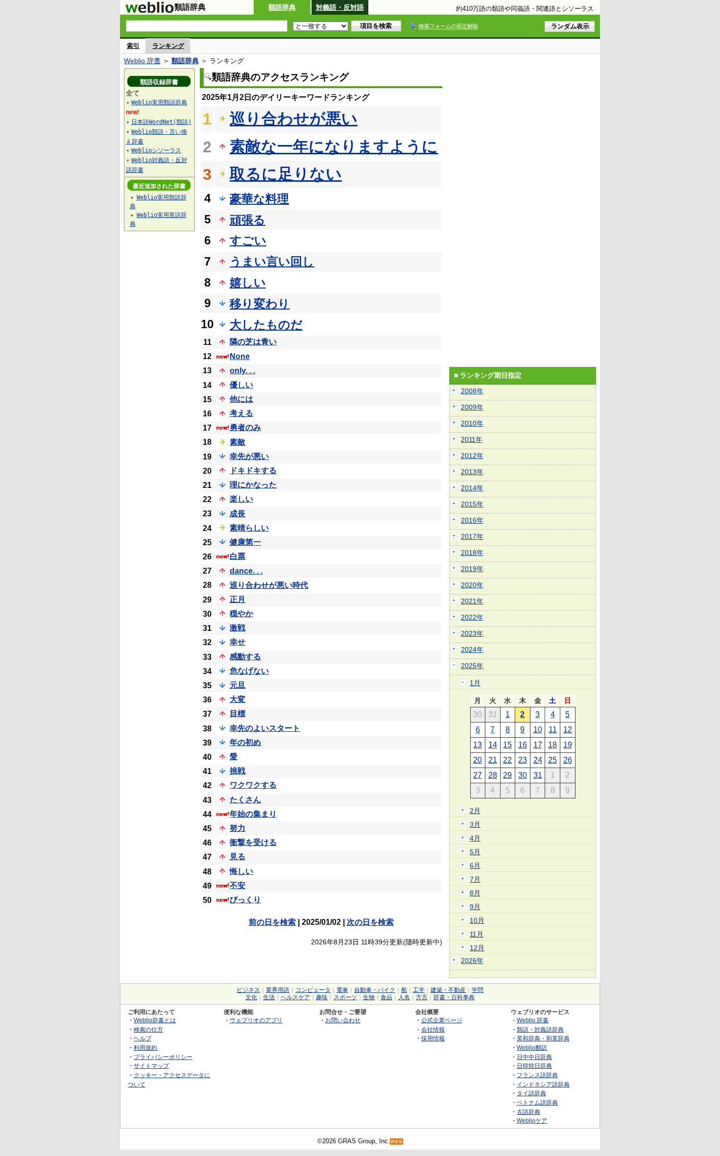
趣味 (322, 997)
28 (492, 775)
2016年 (472, 520)
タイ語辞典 (531, 1093)
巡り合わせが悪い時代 (269, 585)
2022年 (472, 617)
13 (477, 745)
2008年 (472, 391)
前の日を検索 (272, 922)
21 (492, 760)
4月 (475, 838)
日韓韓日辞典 (534, 1065)
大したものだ (266, 324)
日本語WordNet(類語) (161, 122)
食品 (386, 997)
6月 (475, 865)
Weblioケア (532, 1120)
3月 (475, 824)
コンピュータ (313, 990)
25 (552, 760)
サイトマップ (151, 1065)
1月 (475, 683)
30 (522, 775)
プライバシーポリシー (163, 1057)
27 (477, 775)
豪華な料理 (259, 198)
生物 (369, 997)
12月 (477, 948)
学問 (477, 990)
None (240, 356)
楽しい (241, 499)
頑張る (247, 219)
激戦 (237, 628)
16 (522, 745)
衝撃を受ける (253, 842)
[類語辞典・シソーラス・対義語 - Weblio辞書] (149, 11)
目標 (237, 713)
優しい (241, 385)
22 (507, 760)
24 (537, 760)
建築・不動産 (448, 990)
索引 (133, 45)
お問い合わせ (342, 1020)
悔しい (241, 871)
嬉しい (248, 282)
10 (537, 729)
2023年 (472, 633)
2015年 (472, 504)
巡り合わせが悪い (294, 118)
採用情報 (433, 1038)
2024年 (472, 649)
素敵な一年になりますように (334, 146)
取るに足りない (286, 174)
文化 (251, 997)
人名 (404, 997)
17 (537, 745)
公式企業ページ (441, 1020)
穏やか (241, 613)
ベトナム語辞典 (537, 1102)
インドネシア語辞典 (543, 1084)
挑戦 (237, 771)
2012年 (472, 455)
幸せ (237, 642)
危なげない (249, 671)
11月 (476, 934)
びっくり (245, 899)
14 (492, 745)
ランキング (168, 45)
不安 (237, 885)
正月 (237, 599)
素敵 (237, 442)
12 (567, 729)
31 (537, 775)
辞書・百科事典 (454, 997)
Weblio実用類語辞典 (159, 102)
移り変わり (260, 303)
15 (507, 745)
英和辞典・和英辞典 (543, 1038)
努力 (237, 828)
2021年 (472, 601)
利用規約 (145, 1047)
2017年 (472, 536)
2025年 (472, 666)
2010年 (472, 423)
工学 (419, 990)
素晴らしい (249, 528)
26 (567, 760)
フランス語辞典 (537, 1075)
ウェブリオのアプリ (256, 1020)
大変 (237, 699)
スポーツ (345, 997)
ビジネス (248, 990)
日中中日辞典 (534, 1057)
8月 (475, 893)
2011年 (471, 439)
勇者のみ (245, 427)
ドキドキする (253, 470)
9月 (475, 907)
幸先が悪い (249, 456)
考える (241, 413)
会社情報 (433, 1029)
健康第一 (245, 542)
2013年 (472, 472)
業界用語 (277, 990)
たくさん (245, 799)
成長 (237, 513)
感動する (245, 656)
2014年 (472, 488)
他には (241, 399)
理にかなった (253, 485)
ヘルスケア (295, 997)
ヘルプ (142, 1038)
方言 (422, 997)
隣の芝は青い (253, 341)
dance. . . (246, 571)
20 (477, 760)
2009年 (472, 407)
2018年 (472, 552)
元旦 (237, 685)
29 (507, 775)
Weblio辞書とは (155, 1020)
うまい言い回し (272, 261)
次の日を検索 (370, 922)
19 (567, 745)
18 (552, 745)
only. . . (242, 370)
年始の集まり (253, 814)
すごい (248, 240)
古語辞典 (528, 1111)
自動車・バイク (374, 990)
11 (553, 729)
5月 (475, 852)
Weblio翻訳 (532, 1047)
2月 (475, 811)
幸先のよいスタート (265, 728)
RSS (397, 1141)
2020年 (472, 585)
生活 (269, 997)
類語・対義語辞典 (540, 1029)
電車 (342, 990)
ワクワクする (253, 785)
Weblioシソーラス (156, 150)
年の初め (245, 742)
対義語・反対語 (340, 7)
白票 (237, 556)
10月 (477, 920)
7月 (475, 879)
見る (237, 856)
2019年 (472, 569)
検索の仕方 (148, 1029)
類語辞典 (282, 7)
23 (522, 760)
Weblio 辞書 (142, 61)
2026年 (472, 960)
